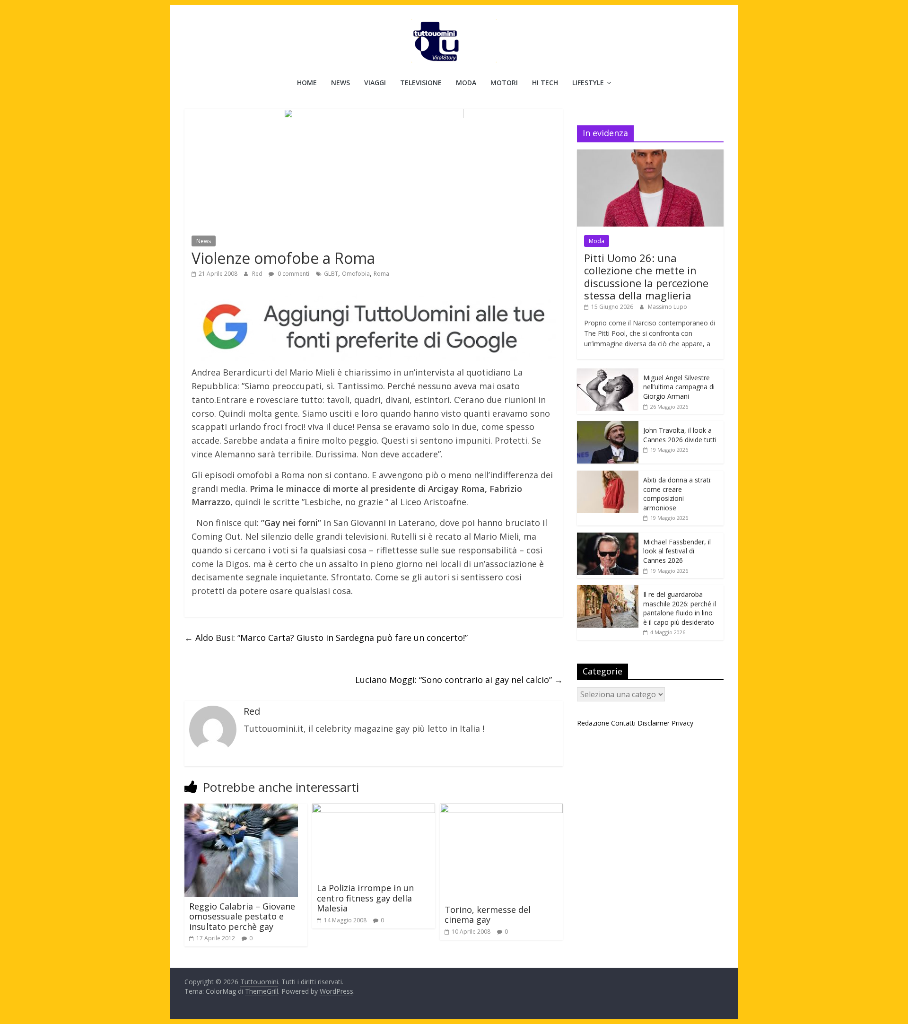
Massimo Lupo (667, 307)
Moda (466, 82)
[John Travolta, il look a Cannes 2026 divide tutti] (607, 425)
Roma (381, 274)
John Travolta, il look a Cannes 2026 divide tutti (679, 435)
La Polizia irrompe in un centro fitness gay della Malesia (365, 898)
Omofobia (356, 274)
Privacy (682, 722)
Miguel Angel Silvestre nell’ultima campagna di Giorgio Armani (679, 387)
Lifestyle (588, 82)
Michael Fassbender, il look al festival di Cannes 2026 (677, 551)
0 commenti (292, 274)
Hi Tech (545, 82)
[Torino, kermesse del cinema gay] (501, 809)
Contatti (623, 722)
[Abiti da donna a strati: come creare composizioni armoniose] (607, 475)
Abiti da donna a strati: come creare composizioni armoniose (677, 493)
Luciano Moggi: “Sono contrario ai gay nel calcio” (459, 679)
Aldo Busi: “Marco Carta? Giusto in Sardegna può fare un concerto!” (326, 637)
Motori (504, 82)
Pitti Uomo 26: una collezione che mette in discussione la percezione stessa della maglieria (646, 276)
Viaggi (375, 82)
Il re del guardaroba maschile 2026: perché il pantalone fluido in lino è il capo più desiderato (679, 608)
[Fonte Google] (374, 327)
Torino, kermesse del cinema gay (488, 915)
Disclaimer (653, 722)
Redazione (593, 722)
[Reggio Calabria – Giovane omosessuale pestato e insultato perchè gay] (241, 809)
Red (258, 274)
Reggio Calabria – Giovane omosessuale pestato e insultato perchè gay (242, 916)
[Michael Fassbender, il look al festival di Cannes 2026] (607, 537)
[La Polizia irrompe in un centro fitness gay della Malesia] (373, 809)
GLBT (331, 274)
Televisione (421, 82)
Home (307, 82)
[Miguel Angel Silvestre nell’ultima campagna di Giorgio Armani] (607, 373)
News (340, 82)
